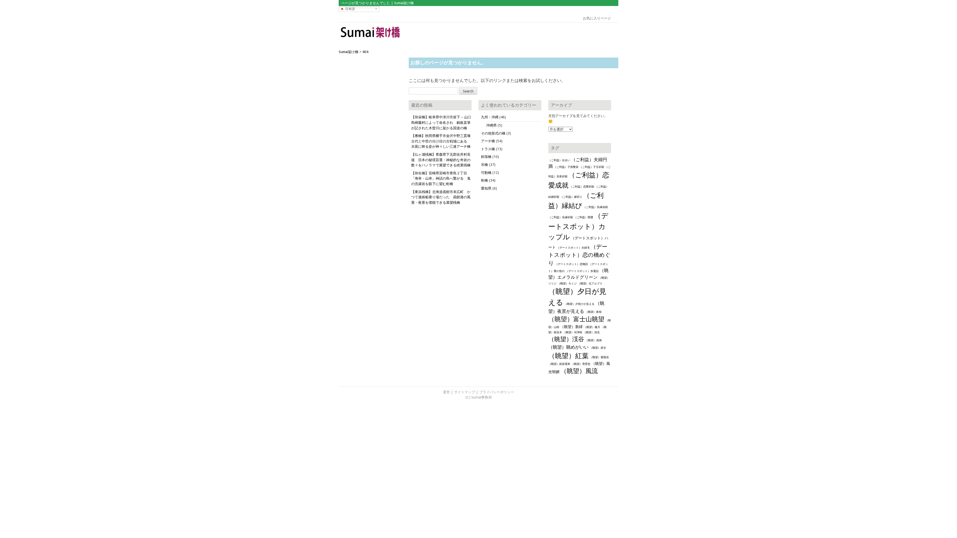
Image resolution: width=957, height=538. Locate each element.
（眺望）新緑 (571, 327)
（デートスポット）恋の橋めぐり (579, 254)
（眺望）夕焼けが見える (579, 304)
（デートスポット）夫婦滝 (573, 247)
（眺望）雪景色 (580, 364)
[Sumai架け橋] (370, 38)
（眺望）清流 (591, 332)
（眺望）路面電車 (559, 364)
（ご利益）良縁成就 (595, 207)
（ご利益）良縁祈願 (560, 217)
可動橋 (486, 173)
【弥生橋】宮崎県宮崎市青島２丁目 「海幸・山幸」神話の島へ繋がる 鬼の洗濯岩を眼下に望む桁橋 (441, 178)
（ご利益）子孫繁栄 (566, 167)
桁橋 (484, 180)
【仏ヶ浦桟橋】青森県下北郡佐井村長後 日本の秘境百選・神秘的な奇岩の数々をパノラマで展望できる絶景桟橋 (441, 159)
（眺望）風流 (579, 371)
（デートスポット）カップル (578, 226)
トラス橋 (488, 149)
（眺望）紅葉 (568, 356)
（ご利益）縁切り (571, 197)
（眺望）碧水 (598, 347)
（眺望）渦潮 (593, 340)
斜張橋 (486, 157)
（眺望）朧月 (592, 327)
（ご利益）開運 (583, 217)
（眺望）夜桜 (593, 312)
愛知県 (486, 188)
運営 (446, 392)
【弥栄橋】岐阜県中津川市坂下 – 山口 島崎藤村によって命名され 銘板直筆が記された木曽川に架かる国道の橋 (443, 122)
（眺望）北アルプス (590, 283)
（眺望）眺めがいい (568, 347)
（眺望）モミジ (567, 283)
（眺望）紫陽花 (599, 357)
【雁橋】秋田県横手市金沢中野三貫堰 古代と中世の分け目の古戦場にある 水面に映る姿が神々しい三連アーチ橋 (442, 141)
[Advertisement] (583, 33)
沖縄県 (491, 125)
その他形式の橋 (493, 133)
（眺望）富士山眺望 (576, 319)
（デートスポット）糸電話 (582, 271)
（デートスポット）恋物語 (571, 264)
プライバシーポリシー (496, 392)
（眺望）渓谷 (566, 339)
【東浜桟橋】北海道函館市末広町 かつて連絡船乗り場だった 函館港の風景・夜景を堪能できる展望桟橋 (441, 197)
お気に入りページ (597, 18)
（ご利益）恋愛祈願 (581, 186)
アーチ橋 (488, 141)
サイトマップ (464, 392)
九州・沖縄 (489, 117)
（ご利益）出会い (559, 160)
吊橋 (484, 165)
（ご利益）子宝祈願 (591, 167)
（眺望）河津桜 (572, 332)
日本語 (349, 8)
